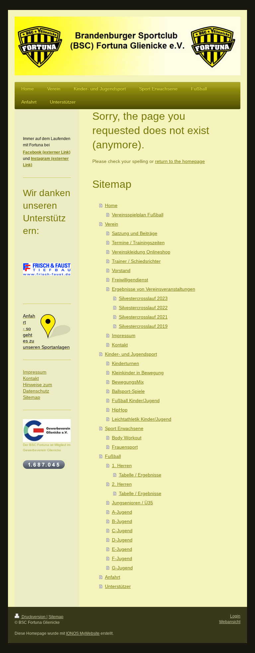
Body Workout (126, 437)
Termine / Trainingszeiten (138, 242)
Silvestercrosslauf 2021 (143, 317)
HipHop (120, 409)
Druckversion (33, 617)
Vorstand (121, 270)
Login (235, 616)
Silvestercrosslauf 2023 (143, 298)
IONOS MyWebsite (83, 633)
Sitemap (31, 397)
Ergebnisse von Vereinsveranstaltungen (153, 289)
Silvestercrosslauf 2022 (143, 307)
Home (111, 205)
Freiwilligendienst (130, 279)
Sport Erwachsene (124, 428)
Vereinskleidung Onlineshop (141, 251)
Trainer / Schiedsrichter (136, 261)
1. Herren (122, 465)
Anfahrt (112, 577)
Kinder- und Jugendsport (131, 354)
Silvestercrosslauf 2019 (143, 326)
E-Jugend (122, 549)
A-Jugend (122, 512)
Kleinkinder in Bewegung (138, 372)
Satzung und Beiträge (134, 233)
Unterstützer (118, 586)
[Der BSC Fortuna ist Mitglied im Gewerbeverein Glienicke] (47, 430)
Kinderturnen (125, 363)
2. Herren (122, 484)
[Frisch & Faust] (47, 279)
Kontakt (120, 344)
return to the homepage (180, 161)
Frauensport (125, 447)
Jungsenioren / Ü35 (132, 502)
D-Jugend (122, 540)
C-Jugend (122, 530)
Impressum (123, 335)
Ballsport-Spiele (128, 391)
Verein (111, 224)
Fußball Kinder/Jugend (136, 400)
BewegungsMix (128, 382)
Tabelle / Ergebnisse (140, 474)
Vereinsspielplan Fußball (137, 214)
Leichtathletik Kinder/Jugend (141, 419)
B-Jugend (122, 521)
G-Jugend (122, 567)
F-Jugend (122, 558)
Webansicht (229, 621)
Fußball (113, 456)
